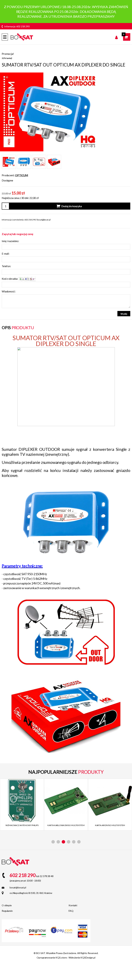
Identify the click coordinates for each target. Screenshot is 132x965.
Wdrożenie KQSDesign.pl (82, 957)
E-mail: (5, 253)
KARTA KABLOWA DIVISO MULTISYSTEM (21, 825)
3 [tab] (63, 842)
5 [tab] (73, 842)
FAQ (71, 910)
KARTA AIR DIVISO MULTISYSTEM (66, 825)
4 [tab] (68, 842)
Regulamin (7, 910)
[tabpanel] (22, 804)
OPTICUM (21, 175)
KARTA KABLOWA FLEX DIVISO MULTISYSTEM (110, 827)
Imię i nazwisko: (10, 241)
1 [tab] (53, 842)
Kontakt (73, 905)
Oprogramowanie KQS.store (52, 957)
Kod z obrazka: (10, 278)
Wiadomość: (9, 291)
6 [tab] (79, 842)
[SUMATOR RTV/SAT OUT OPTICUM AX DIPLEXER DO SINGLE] (48, 111)
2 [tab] (58, 842)
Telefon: (6, 266)
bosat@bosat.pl (43, 219)
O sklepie (7, 905)
